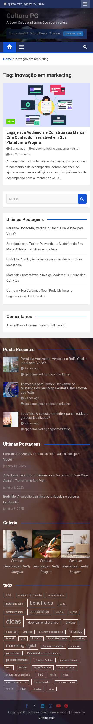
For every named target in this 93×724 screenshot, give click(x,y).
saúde (22, 667)
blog (11, 121)
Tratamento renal (66, 682)
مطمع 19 (37, 688)
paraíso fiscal (13, 653)
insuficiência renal (57, 638)
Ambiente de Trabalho (30, 595)
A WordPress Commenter (24, 325)
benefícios (41, 603)
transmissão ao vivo (16, 682)
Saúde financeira (42, 667)
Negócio (74, 646)
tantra (53, 674)
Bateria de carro (14, 603)
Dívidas (70, 622)
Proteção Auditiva (44, 660)
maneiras (79, 638)
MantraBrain (46, 718)
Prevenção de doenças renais (42, 653)
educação (11, 632)
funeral (10, 638)
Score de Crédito (66, 667)
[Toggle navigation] (21, 47)
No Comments (20, 154)
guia (23, 638)
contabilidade (39, 612)
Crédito (59, 612)
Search (82, 199)
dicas (13, 621)
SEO (40, 675)
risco (8, 667)
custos (73, 612)
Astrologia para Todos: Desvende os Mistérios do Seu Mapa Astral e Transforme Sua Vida (54, 388)
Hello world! (58, 325)
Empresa (27, 632)
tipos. (66, 674)
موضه (51, 688)
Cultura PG (22, 16)
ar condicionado (56, 595)
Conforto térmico (14, 612)
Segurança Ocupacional (18, 674)
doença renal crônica (43, 622)
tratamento (42, 682)
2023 (8, 595)
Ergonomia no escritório (51, 632)
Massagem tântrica (53, 646)
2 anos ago (17, 148)
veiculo (9, 688)
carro (62, 603)
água (23, 688)
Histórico (36, 638)
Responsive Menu (85, 4)
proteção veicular (69, 660)
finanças (76, 632)
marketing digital (21, 645)
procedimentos (17, 660)
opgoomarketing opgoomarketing (55, 148)
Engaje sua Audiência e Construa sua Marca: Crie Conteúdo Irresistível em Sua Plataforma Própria (45, 137)
